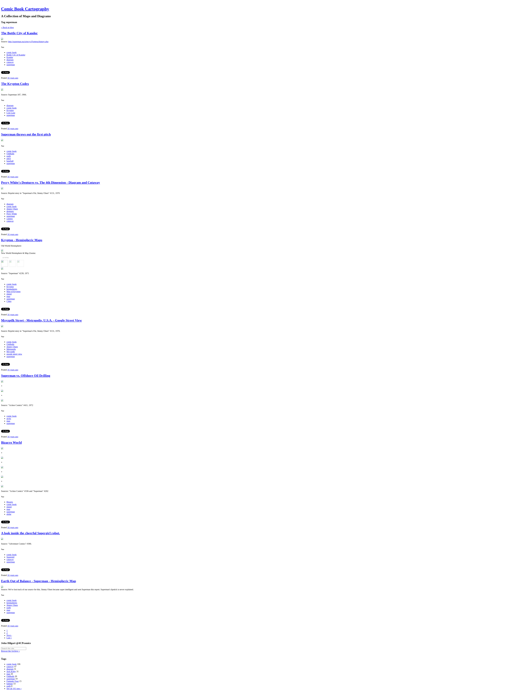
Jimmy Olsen (12, 209)
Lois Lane (11, 113)
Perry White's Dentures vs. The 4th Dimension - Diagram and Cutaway (50, 182)
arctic (9, 418)
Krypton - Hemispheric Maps (21, 240)
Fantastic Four (13, 681)
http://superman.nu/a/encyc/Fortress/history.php (28, 41)
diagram (10, 60)
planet (9, 294)
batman (10, 684)
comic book (12, 52)
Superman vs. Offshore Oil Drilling (25, 375)
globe (9, 514)
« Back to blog (7, 27)
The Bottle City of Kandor (19, 33)
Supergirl (10, 557)
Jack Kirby (11, 671)
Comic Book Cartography (25, 8)
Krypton (10, 110)
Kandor (10, 57)
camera (10, 219)
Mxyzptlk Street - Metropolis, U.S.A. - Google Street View (41, 320)
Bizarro (10, 502)
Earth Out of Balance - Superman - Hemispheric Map (38, 581)
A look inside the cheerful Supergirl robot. (30, 533)
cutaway (10, 62)
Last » (9, 638)
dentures (10, 211)
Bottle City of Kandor (16, 55)
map (8, 296)
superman (11, 65)
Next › (9, 635)
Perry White (12, 214)
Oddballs (10, 154)
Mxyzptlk (11, 351)
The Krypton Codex (15, 83)
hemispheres (12, 289)
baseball (10, 161)
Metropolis (11, 349)
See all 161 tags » (14, 688)
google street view (14, 354)
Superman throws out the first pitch (26, 134)
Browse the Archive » (10, 651)
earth (9, 156)
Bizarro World (11, 442)
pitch (9, 158)
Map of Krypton (13, 291)
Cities (9, 301)
